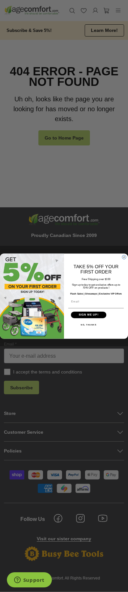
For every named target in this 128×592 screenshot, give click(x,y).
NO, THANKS (88, 324)
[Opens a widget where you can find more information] (29, 580)
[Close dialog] (124, 257)
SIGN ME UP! (89, 314)
